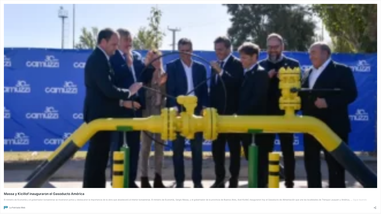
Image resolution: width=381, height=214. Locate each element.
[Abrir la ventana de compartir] (375, 206)
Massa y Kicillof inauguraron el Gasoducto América (44, 194)
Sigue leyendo (360, 199)
